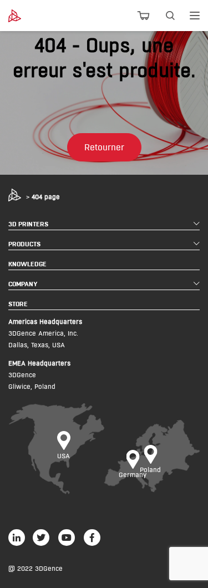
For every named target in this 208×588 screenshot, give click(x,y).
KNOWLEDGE (27, 264)
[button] (104, 147)
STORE (18, 304)
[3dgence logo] (22, 15)
